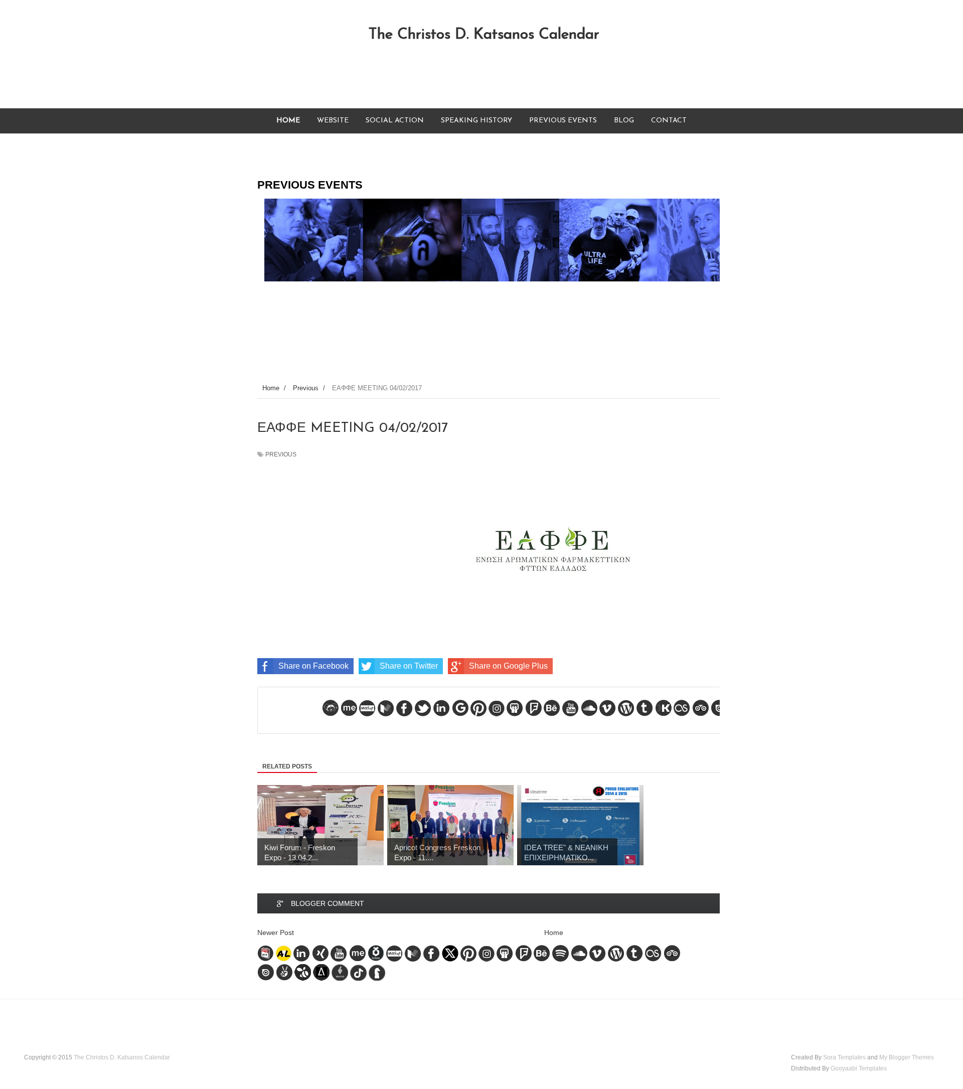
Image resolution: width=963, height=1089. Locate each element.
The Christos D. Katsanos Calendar (483, 35)
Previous (280, 454)
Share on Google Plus (508, 666)
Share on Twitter (409, 666)
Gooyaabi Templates (859, 1068)
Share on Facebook (313, 666)
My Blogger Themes (906, 1057)
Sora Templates (844, 1057)
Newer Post (275, 932)
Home (553, 932)
